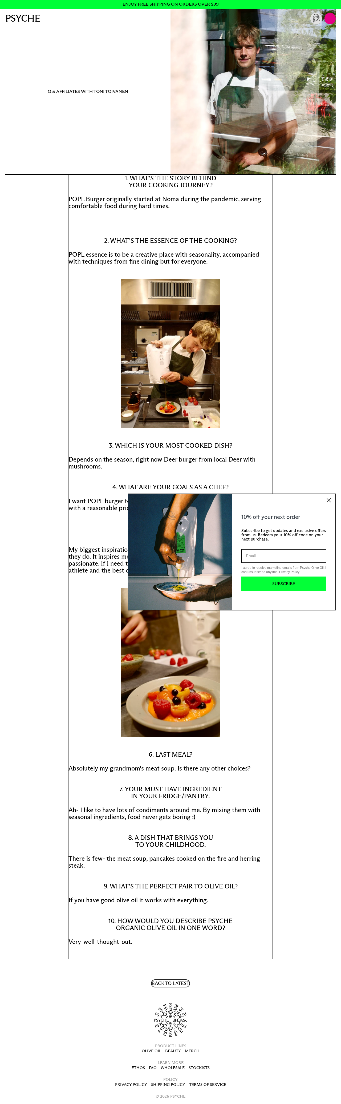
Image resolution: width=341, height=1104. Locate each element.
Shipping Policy (168, 1084)
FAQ (153, 1067)
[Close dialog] (329, 500)
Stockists (199, 1067)
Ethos (138, 1067)
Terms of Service (207, 1084)
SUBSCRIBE (283, 583)
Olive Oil (151, 1050)
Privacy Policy (131, 1084)
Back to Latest (170, 983)
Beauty (173, 1050)
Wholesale (173, 1067)
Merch (192, 1050)
